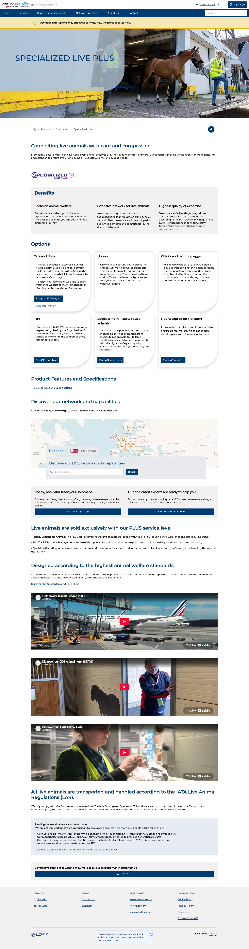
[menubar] (70, 13)
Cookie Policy (185, 899)
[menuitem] (6, 13)
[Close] (150, 933)
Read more (112, 940)
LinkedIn (42, 899)
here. (128, 22)
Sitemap (87, 905)
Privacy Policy (186, 905)
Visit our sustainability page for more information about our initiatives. (77, 849)
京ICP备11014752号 (188, 918)
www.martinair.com (141, 912)
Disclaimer (184, 912)
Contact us (88, 899)
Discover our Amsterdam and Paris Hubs (55, 584)
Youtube (42, 905)
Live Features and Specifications (53, 388)
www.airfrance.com (141, 899)
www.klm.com (138, 905)
